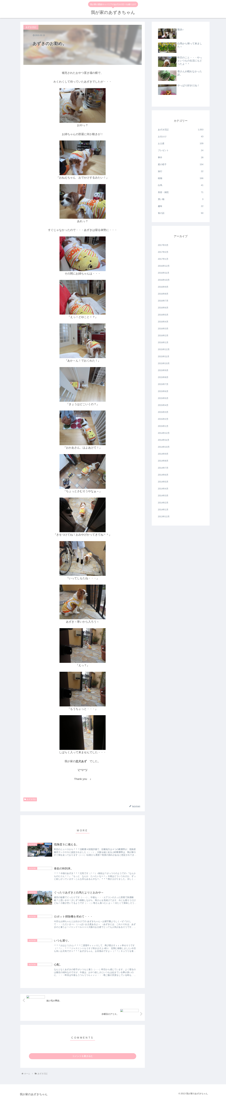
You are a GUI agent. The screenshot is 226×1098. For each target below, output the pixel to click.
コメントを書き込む (82, 1056)
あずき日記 (31, 799)
